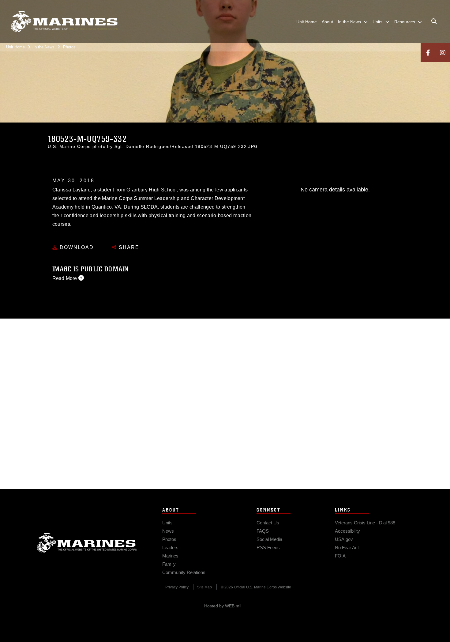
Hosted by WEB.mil (222, 605)
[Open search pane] (434, 21)
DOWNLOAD (76, 247)
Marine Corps (87, 542)
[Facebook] (428, 52)
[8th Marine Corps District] (64, 21)
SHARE (128, 247)
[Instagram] (442, 52)
